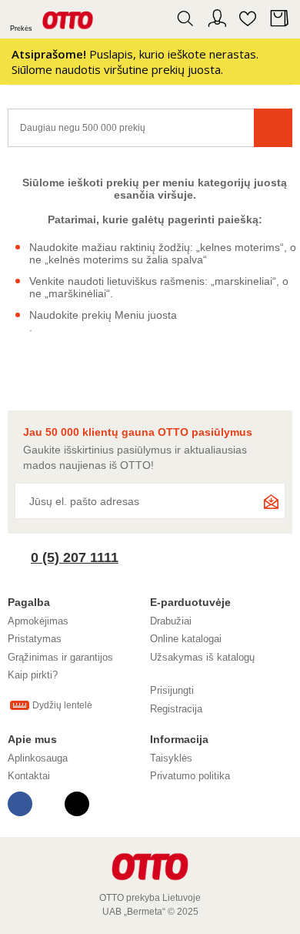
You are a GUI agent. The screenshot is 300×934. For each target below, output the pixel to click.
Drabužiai (171, 621)
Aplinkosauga (38, 758)
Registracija (176, 709)
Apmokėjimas (38, 621)
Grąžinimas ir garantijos (60, 657)
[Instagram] (77, 804)
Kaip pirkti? (33, 675)
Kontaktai (29, 776)
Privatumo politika (190, 776)
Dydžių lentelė (62, 705)
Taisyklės (171, 758)
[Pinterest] (48, 804)
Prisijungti (172, 690)
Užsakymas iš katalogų (202, 657)
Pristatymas (35, 638)
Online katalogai (186, 638)
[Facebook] (20, 804)
